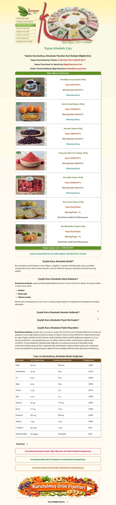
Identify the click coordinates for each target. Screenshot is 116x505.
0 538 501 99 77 (79, 60)
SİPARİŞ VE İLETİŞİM (24, 41)
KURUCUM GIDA (22, 18)
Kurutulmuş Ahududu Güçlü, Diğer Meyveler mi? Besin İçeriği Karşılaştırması (58, 451)
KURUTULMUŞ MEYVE (25, 25)
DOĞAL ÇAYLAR (22, 35)
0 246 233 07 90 (64, 60)
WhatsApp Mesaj (73, 95)
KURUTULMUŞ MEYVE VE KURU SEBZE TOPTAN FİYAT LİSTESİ (58, 254)
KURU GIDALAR (22, 38)
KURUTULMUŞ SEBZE (24, 22)
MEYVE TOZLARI (22, 28)
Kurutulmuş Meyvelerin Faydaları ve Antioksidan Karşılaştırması (58, 459)
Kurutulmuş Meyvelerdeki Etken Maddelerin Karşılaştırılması (58, 468)
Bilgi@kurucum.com (73, 64)
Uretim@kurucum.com (76, 69)
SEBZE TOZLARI (22, 32)
